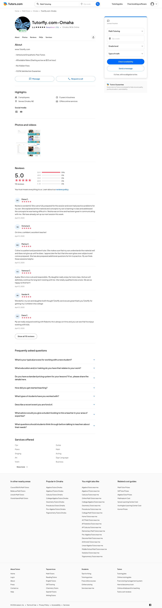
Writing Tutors (51, 595)
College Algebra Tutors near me (93, 502)
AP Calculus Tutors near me (91, 527)
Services (49, 37)
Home (17, 11)
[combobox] (57, 4)
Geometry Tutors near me (91, 505)
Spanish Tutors (51, 592)
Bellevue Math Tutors (17, 491)
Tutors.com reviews (124, 592)
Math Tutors (26, 11)
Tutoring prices (87, 577)
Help (12, 592)
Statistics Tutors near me (90, 553)
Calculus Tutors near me (90, 495)
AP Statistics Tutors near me (91, 524)
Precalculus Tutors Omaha (55, 505)
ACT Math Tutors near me (91, 520)
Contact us (14, 588)
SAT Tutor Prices (123, 491)
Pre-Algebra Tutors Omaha (55, 509)
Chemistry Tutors (52, 588)
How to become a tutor (125, 584)
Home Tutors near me (89, 516)
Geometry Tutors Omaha (55, 502)
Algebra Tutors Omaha (54, 487)
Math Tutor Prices (124, 487)
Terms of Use (31, 605)
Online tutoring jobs (124, 577)
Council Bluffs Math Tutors (19, 487)
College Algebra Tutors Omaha (57, 498)
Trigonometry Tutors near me (92, 556)
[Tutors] (13, 4)
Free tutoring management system (129, 581)
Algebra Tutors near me (90, 487)
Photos (24, 37)
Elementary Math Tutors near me (93, 531)
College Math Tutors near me (92, 513)
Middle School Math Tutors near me (94, 549)
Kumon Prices (123, 509)
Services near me (88, 588)
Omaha (35, 11)
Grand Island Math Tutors (19, 498)
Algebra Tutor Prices (125, 495)
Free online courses (89, 581)
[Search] (98, 4)
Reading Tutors (51, 577)
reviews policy (62, 189)
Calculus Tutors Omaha (54, 495)
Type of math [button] (114, 54)
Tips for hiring (86, 574)
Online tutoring (87, 584)
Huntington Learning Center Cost (129, 505)
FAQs (41, 37)
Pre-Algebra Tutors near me (92, 535)
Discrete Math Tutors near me (92, 538)
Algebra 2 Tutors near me (91, 491)
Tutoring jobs (121, 574)
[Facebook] (16, 111)
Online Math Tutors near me (91, 498)
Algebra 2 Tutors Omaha (54, 491)
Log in (12, 577)
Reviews (33, 37)
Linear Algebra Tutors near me (92, 545)
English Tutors (51, 581)
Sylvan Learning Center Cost (128, 502)
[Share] (93, 37)
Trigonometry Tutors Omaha (56, 513)
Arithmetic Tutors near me (91, 542)
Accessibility (56, 605)
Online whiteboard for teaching (128, 588)
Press (12, 584)
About (17, 37)
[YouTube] (21, 111)
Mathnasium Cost (124, 498)
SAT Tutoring (50, 584)
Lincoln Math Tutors (17, 495)
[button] (55, 360)
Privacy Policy (44, 605)
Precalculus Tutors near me (91, 509)
